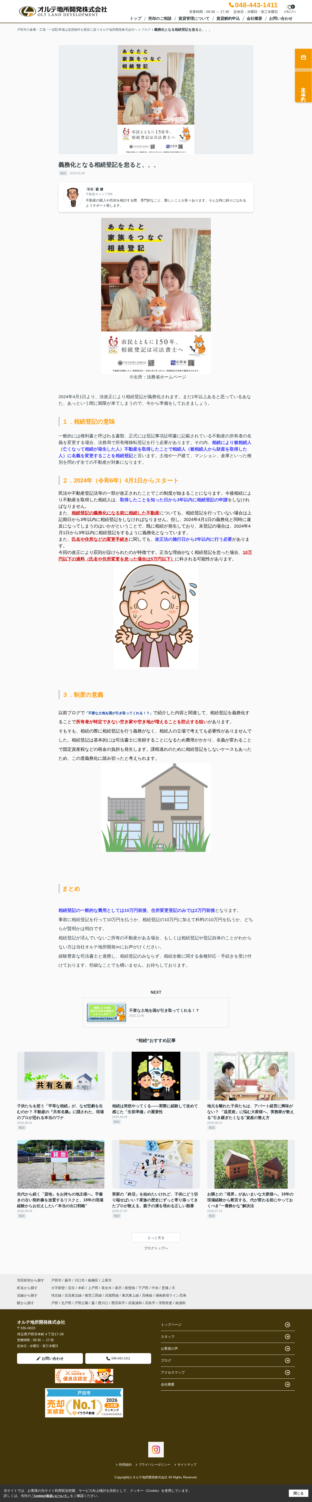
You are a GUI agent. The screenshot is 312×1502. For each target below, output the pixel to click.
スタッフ (168, 1336)
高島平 (150, 1303)
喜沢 (119, 1288)
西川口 (103, 1303)
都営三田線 (94, 1295)
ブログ (166, 1360)
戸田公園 (81, 1303)
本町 (82, 1288)
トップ (135, 18)
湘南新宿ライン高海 (171, 1295)
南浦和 (180, 1303)
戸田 (54, 1303)
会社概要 (254, 18)
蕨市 (68, 1280)
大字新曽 (58, 1288)
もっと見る (156, 1238)
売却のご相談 (160, 18)
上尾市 (106, 1280)
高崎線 (147, 1295)
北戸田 (66, 1303)
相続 (63, 173)
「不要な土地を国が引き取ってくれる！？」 (119, 713)
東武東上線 (131, 1295)
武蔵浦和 (135, 1303)
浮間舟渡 (165, 1303)
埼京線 (56, 1295)
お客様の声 (169, 1348)
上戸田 (93, 1288)
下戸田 (143, 1288)
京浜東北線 (74, 1295)
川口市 (80, 1280)
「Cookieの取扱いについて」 (50, 1496)
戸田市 (56, 1280)
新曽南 (130, 1288)
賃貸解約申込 (228, 18)
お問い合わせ (280, 18)
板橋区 (93, 1280)
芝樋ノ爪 (168, 1288)
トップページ (171, 1325)
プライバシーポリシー (154, 1464)
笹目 (72, 1288)
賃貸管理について (194, 18)
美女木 (107, 1288)
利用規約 (125, 1464)
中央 (155, 1288)
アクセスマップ (173, 1372)
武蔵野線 (112, 1295)
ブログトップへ (156, 1248)
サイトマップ (186, 1464)
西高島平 (118, 1303)
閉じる (298, 1493)
